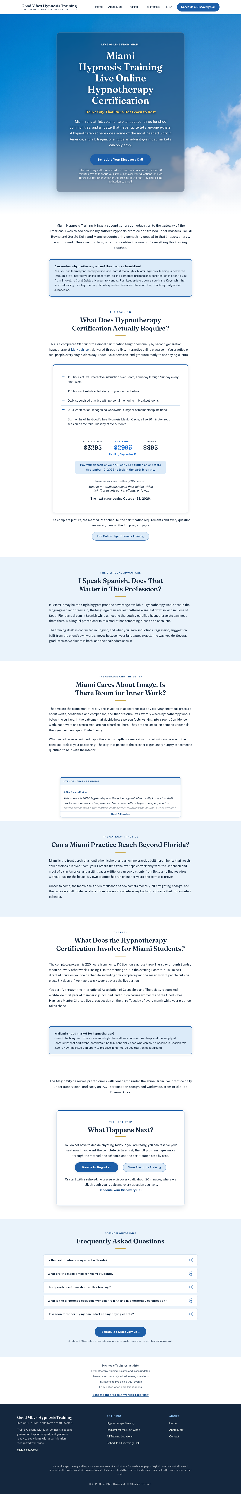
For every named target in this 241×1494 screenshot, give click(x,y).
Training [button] (134, 6)
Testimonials (152, 6)
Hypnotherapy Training (120, 1423)
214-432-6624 (27, 1450)
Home (99, 6)
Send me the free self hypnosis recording (120, 1394)
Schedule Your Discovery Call (120, 159)
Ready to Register (96, 1167)
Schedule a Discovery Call (198, 6)
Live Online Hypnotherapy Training (120, 536)
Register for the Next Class (123, 1429)
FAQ (169, 6)
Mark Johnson (80, 349)
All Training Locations (120, 1436)
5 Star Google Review (75, 792)
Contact (174, 1436)
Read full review (120, 814)
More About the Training (144, 1167)
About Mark (115, 6)
